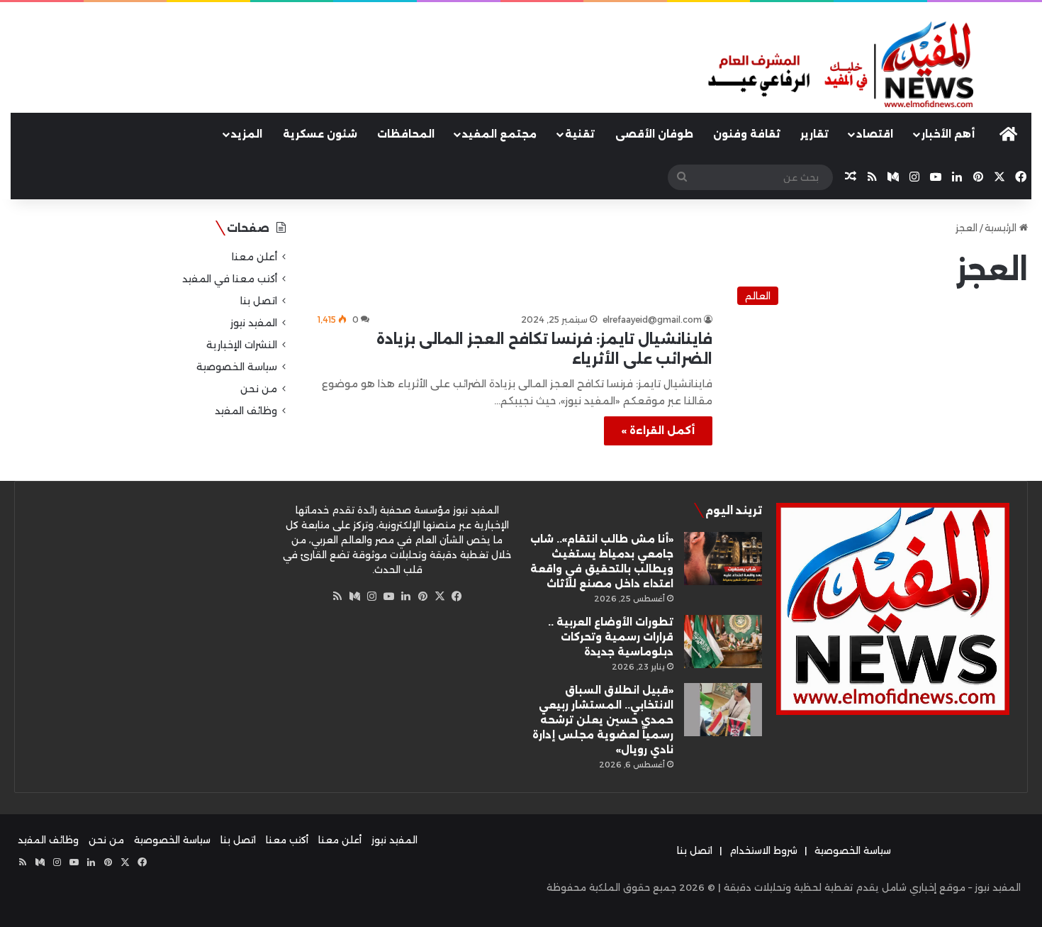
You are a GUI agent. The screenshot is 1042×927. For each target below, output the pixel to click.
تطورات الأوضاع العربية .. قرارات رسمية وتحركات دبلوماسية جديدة (610, 637)
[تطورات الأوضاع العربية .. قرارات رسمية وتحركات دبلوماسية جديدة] (723, 641)
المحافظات (406, 134)
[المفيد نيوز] (868, 66)
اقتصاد (874, 134)
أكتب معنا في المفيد (229, 278)
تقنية (580, 134)
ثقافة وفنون (746, 134)
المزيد (246, 134)
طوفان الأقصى (654, 134)
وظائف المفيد (246, 410)
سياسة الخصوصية (236, 366)
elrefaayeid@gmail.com (652, 319)
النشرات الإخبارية (241, 344)
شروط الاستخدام (763, 850)
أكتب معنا (287, 839)
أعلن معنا (254, 256)
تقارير (814, 134)
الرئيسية (1002, 227)
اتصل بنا (258, 300)
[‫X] (439, 596)
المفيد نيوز (253, 322)
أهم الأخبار (948, 134)
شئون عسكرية (320, 134)
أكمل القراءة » (658, 430)
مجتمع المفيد (499, 134)
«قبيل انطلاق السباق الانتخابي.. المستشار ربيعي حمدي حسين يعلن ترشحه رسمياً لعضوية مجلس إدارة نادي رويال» (602, 720)
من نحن (258, 388)
